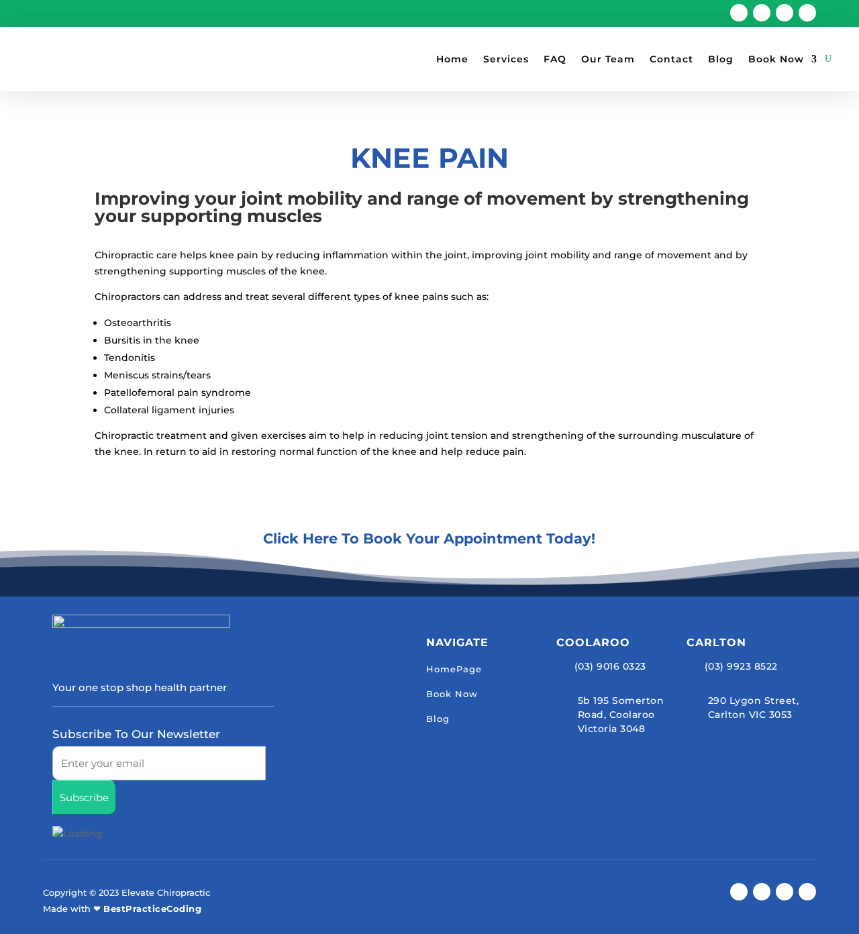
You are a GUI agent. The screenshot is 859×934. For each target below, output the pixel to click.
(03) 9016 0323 (610, 666)
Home (452, 59)
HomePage (454, 669)
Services (506, 59)
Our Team (608, 59)
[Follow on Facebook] (739, 12)
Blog (721, 59)
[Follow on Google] (761, 12)
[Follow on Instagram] (784, 12)
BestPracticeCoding (152, 908)
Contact (671, 59)
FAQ (555, 59)
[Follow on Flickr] (807, 12)
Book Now (776, 59)
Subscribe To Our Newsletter (136, 734)
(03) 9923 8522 (741, 666)
